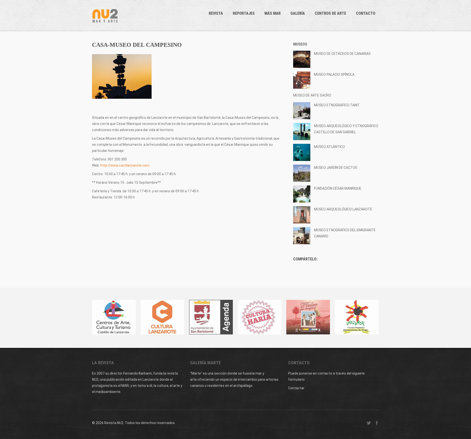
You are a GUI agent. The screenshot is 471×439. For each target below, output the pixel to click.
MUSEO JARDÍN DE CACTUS (335, 168)
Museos (300, 44)
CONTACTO (365, 13)
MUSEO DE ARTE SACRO (312, 95)
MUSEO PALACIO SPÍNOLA (334, 74)
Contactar (296, 388)
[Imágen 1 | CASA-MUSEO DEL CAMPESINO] (122, 76)
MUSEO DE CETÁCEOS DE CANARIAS (342, 54)
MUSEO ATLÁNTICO (329, 147)
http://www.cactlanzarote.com (124, 165)
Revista (216, 13)
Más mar (272, 13)
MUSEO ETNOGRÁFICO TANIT (337, 105)
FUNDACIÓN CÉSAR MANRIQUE (337, 188)
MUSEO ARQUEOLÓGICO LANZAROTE (343, 209)
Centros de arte (330, 13)
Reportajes (244, 13)
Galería (297, 13)
